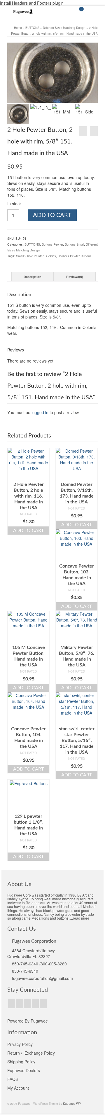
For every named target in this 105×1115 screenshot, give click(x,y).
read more (81, 918)
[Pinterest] (35, 1003)
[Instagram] (27, 1003)
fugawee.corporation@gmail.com (42, 978)
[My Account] (64, 11)
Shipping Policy (21, 1062)
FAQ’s (12, 1079)
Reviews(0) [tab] (74, 276)
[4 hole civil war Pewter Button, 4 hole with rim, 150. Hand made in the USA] (83, 131)
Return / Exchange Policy (31, 1053)
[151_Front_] (52, 73)
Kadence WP (72, 1104)
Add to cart (52, 215)
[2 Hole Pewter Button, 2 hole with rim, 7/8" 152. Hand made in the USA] (94, 131)
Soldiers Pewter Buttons (75, 255)
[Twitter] (19, 1003)
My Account (18, 1088)
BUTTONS (32, 244)
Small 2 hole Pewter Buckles (36, 255)
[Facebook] (11, 1003)
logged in (40, 412)
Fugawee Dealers (24, 1070)
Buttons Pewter (52, 244)
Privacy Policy (20, 1044)
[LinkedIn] (43, 1003)
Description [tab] (32, 276)
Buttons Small (74, 244)
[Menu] (93, 11)
